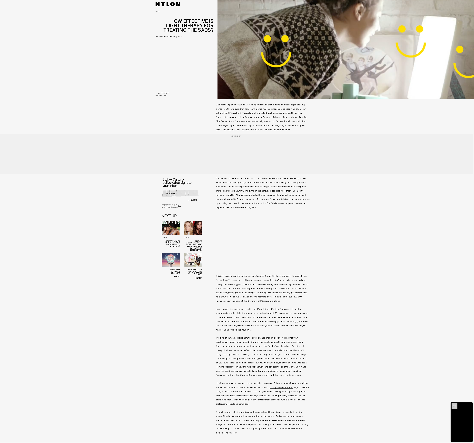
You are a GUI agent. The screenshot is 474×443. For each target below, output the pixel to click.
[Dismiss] (470, 404)
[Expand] (453, 404)
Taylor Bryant (163, 93)
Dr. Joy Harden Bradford (281, 387)
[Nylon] (168, 4)
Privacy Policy (174, 207)
